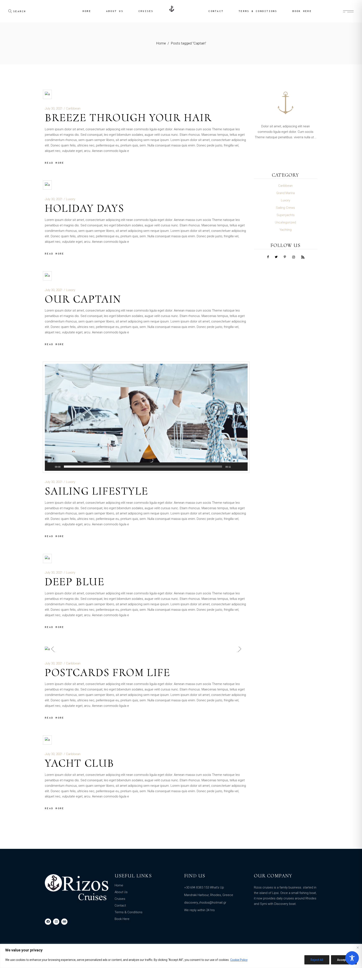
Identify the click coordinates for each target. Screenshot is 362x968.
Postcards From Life (107, 672)
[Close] (357, 947)
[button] (146, 417)
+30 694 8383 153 (196, 887)
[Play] (50, 466)
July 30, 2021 (54, 108)
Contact (120, 905)
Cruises (120, 899)
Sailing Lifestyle (96, 491)
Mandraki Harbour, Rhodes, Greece (208, 895)
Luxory (70, 199)
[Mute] (235, 466)
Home (119, 885)
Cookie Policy (239, 959)
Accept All (344, 959)
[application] (146, 417)
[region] (181, 956)
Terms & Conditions (128, 912)
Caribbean (73, 108)
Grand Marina (285, 193)
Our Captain (83, 299)
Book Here (122, 919)
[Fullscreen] (242, 466)
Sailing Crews (285, 208)
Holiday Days (84, 208)
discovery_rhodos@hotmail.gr (205, 902)
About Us (121, 892)
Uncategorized (285, 222)
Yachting (285, 230)
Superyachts (286, 215)
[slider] (143, 467)
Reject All (316, 959)
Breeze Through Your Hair (128, 117)
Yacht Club (79, 763)
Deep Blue (74, 581)
